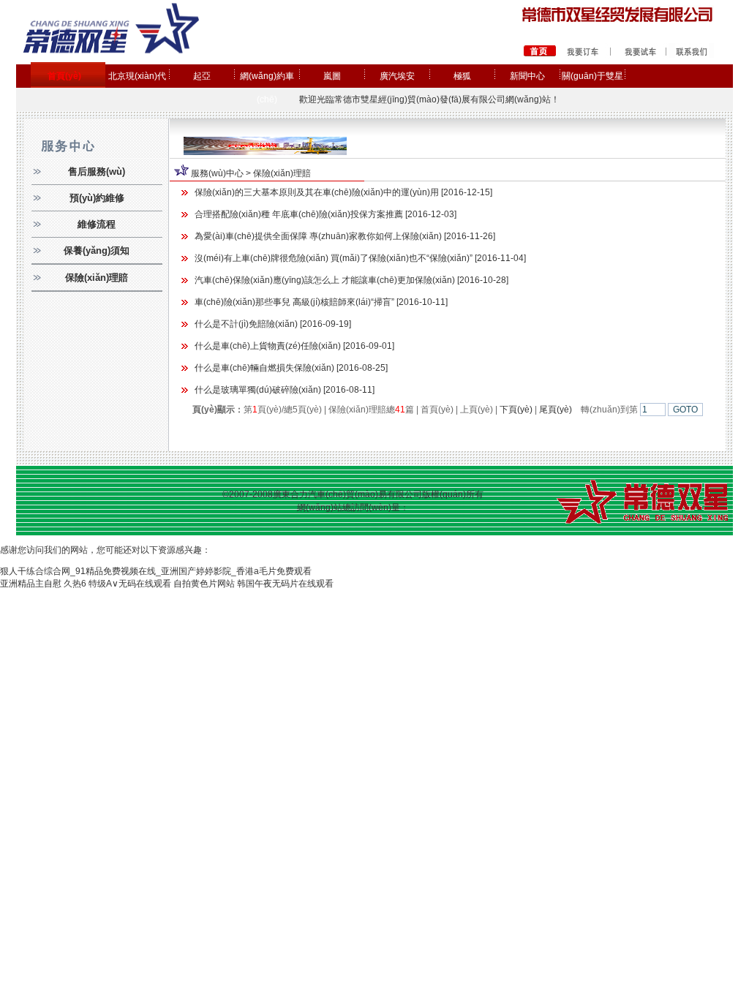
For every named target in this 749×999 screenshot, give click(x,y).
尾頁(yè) (555, 409)
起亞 (202, 76)
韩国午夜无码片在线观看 (285, 583)
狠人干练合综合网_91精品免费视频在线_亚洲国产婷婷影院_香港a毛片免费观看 (156, 571)
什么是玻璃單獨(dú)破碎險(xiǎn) (258, 390)
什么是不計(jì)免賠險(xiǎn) (246, 324)
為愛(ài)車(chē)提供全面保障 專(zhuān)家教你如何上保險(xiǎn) (318, 236)
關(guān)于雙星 (592, 76)
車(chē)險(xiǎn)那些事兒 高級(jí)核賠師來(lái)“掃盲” (294, 302)
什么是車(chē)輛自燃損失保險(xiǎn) (264, 368)
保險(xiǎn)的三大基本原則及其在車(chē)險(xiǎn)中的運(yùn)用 (317, 192)
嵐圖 (332, 76)
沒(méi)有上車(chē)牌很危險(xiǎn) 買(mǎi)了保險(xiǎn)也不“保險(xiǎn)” (334, 258)
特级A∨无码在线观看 (130, 583)
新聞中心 (527, 76)
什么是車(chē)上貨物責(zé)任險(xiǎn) (268, 346)
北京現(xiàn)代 (137, 76)
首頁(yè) (64, 76)
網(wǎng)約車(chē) (267, 88)
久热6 (75, 583)
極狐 (462, 76)
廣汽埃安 (397, 76)
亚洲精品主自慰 (30, 583)
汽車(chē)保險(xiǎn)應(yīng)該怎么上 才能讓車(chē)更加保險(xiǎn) (325, 280)
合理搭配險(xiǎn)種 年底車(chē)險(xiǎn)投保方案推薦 (299, 214)
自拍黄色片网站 (204, 583)
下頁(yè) (516, 409)
